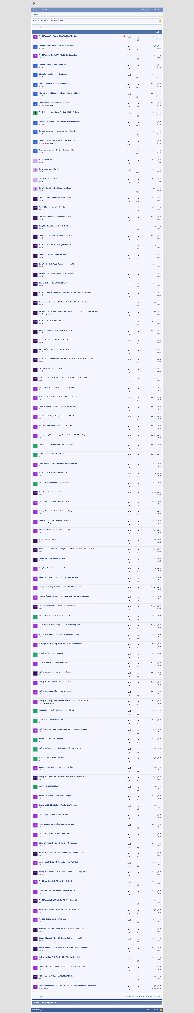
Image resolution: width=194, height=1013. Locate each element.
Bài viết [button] (157, 32)
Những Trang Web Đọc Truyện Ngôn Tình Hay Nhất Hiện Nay (62, 435)
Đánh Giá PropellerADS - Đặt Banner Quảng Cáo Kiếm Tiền (61, 938)
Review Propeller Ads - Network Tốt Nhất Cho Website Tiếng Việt (63, 947)
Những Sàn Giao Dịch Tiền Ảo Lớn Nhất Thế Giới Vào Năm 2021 (63, 378)
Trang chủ (36, 10)
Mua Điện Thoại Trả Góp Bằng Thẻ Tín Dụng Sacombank (60, 644)
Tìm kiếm (35, 14)
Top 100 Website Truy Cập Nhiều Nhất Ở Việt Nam (58, 463)
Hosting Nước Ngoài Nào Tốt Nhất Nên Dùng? (56, 710)
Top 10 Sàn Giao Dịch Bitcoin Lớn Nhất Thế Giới (57, 890)
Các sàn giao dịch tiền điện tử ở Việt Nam (55, 188)
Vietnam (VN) (38, 1010)
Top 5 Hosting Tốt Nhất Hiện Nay (51, 720)
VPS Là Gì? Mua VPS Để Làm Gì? (51, 653)
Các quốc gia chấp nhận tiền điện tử (53, 74)
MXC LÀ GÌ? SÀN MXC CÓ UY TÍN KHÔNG (54, 349)
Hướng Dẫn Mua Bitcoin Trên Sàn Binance (55, 682)
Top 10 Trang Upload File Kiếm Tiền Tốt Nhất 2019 (58, 900)
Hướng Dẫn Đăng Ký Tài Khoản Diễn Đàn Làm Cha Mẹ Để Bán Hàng (65, 701)
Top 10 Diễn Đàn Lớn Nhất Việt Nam (52, 919)
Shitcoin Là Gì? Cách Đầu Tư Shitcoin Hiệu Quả (57, 767)
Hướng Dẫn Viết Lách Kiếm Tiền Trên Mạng (55, 511)
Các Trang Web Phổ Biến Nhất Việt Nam (54, 473)
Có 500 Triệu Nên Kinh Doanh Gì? (51, 454)
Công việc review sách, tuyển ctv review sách (56, 45)
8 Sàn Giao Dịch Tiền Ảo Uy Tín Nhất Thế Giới (56, 976)
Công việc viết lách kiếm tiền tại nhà (53, 64)
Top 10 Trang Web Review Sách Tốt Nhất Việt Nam (58, 36)
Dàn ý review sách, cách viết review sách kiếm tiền (58, 150)
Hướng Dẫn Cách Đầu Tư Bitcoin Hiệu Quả (55, 672)
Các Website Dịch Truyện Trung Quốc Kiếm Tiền (57, 264)
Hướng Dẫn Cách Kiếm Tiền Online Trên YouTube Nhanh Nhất (62, 777)
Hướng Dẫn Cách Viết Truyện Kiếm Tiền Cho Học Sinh (59, 957)
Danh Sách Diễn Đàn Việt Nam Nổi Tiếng (54, 254)
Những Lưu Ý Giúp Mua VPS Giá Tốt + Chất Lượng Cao (60, 587)
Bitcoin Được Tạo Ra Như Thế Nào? (52, 558)
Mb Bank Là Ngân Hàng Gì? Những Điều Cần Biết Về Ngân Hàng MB (65, 292)
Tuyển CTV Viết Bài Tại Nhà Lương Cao (54, 833)
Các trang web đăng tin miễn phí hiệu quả (55, 216)
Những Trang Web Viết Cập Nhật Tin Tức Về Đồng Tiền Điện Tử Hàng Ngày (67, 985)
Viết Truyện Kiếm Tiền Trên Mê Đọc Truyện (55, 796)
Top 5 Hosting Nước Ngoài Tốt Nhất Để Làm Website (59, 112)
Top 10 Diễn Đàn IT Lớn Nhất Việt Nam (53, 663)
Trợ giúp (155, 1010)
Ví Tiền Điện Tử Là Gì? (47, 539)
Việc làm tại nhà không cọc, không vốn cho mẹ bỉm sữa (60, 93)
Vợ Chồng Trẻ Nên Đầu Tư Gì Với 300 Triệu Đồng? (58, 397)
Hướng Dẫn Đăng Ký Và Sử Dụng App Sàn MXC (57, 387)
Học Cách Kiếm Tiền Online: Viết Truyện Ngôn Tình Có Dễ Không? (64, 928)
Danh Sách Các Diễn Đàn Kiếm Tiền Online (55, 520)
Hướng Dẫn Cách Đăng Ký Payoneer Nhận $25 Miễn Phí (60, 748)
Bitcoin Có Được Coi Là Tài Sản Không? (54, 530)
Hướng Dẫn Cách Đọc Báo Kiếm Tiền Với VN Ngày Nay (59, 909)
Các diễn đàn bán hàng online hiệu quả (54, 83)
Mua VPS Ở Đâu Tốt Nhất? (49, 786)
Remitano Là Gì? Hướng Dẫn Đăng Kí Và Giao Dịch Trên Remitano (64, 302)
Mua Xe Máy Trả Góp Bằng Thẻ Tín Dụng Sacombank (59, 634)
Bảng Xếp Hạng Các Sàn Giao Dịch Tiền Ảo (55, 226)
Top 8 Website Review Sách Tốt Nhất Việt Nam (56, 824)
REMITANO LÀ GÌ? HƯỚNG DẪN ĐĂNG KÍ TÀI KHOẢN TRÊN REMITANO (66, 359)
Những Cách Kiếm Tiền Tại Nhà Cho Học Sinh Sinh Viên (60, 121)
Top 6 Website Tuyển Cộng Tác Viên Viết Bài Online (58, 416)
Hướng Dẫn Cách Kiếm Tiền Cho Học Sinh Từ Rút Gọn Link (61, 852)
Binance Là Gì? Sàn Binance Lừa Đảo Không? (56, 273)
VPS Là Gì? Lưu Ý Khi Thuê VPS (51, 738)
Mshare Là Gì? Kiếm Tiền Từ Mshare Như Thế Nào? (58, 862)
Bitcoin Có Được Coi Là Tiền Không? (53, 283)
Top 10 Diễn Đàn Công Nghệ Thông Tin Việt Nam (57, 406)
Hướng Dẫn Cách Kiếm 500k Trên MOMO (54, 615)
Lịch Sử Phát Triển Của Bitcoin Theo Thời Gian (57, 606)
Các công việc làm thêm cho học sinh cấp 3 (55, 197)
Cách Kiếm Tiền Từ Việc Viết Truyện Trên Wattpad (58, 843)
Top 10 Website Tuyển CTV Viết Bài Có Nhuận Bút (58, 55)
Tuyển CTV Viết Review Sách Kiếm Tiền (54, 501)
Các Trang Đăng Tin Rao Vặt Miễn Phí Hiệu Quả (57, 140)
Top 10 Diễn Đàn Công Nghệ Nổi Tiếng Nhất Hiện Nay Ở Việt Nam (64, 596)
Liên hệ (149, 1010)
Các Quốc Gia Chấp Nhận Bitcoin (51, 321)
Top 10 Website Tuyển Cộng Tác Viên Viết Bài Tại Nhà (59, 625)
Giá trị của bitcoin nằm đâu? (50, 169)
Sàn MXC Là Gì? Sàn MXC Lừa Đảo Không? (55, 330)
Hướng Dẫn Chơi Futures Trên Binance (54, 482)
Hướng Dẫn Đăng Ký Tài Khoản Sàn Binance (56, 340)
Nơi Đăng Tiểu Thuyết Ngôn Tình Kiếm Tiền (55, 425)
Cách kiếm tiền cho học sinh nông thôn (54, 102)
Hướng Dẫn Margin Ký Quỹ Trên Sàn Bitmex (55, 691)
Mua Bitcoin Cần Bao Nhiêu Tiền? (52, 757)
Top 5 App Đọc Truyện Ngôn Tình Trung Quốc (56, 444)
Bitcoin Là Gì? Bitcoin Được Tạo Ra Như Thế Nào (58, 805)
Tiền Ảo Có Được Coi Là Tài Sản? (52, 368)
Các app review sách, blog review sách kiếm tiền (57, 131)
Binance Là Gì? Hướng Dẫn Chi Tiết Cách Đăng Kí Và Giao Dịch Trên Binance (68, 311)
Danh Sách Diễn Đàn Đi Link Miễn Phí (53, 492)
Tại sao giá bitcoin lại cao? (49, 178)
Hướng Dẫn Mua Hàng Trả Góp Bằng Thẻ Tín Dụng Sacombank (63, 729)
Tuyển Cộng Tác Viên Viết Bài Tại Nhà (53, 814)
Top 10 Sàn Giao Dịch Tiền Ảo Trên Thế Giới (56, 881)
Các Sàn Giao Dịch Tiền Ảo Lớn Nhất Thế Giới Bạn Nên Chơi (62, 966)
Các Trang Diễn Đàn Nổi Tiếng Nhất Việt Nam (56, 245)
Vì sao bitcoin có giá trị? (48, 159)
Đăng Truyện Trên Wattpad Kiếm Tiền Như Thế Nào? (59, 577)
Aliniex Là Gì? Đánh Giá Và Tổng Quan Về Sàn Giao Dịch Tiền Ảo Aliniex (66, 549)
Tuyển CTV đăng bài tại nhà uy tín (52, 207)
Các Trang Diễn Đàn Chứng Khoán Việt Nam (55, 235)
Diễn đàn (45, 10)
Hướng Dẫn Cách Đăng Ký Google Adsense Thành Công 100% (63, 871)
